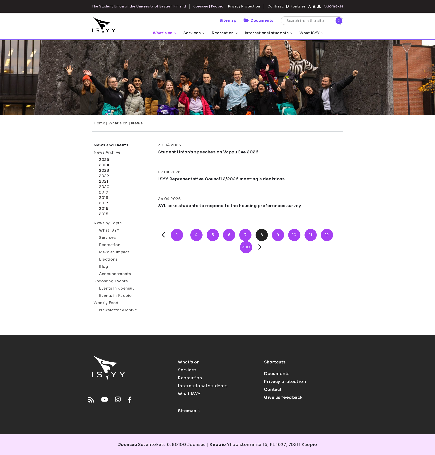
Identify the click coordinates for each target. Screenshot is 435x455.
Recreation (223, 33)
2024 (104, 165)
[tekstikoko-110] (314, 6)
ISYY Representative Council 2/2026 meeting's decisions (221, 179)
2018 (103, 197)
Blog (103, 266)
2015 (103, 214)
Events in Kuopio (115, 295)
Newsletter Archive (118, 310)
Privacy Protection (244, 6)
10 (294, 234)
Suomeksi (333, 6)
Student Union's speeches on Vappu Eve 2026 (208, 152)
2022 (104, 176)
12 (327, 234)
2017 (103, 203)
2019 (103, 192)
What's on (163, 33)
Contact (273, 389)
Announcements (115, 273)
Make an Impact (114, 252)
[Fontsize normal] (309, 6)
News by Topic (108, 223)
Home (99, 123)
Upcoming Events (111, 281)
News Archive (107, 152)
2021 (103, 181)
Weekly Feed (106, 302)
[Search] (339, 20)
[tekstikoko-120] (319, 6)
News (137, 123)
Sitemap (228, 20)
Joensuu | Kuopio (208, 6)
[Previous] (163, 235)
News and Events (111, 145)
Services (192, 33)
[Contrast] (287, 6)
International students (267, 33)
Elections (108, 259)
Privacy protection (285, 381)
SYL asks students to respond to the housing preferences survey (229, 205)
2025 (104, 159)
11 (310, 234)
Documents (262, 20)
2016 (103, 208)
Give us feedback (283, 397)
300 (246, 247)
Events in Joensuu (117, 288)
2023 (104, 170)
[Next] (260, 247)
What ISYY (309, 33)
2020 (104, 186)
